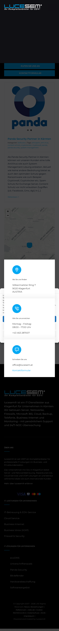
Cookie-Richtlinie (14, 339)
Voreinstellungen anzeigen (29, 334)
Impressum (47, 339)
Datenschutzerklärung (32, 339)
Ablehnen (29, 326)
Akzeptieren (29, 319)
